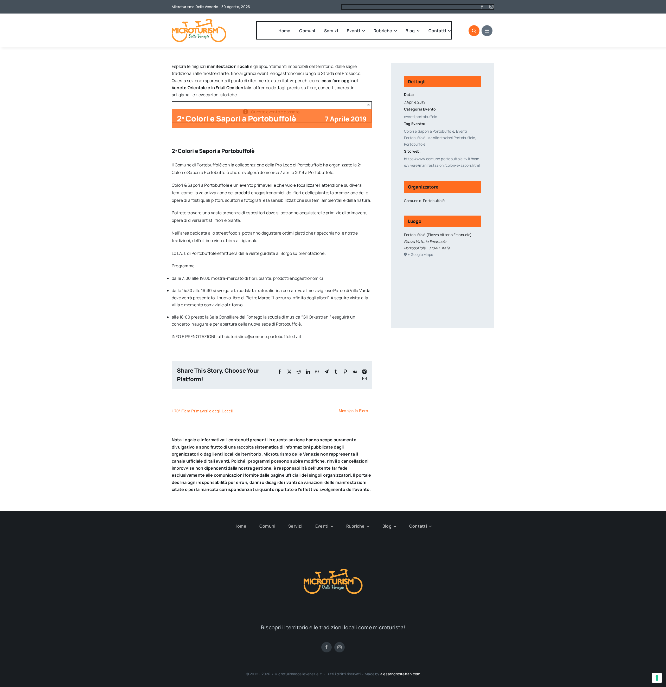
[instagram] (491, 7)
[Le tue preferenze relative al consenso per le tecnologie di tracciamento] (657, 678)
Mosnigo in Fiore (353, 410)
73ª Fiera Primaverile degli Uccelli (203, 410)
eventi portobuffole (420, 116)
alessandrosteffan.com (400, 673)
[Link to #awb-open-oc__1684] (487, 30)
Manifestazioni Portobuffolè (451, 137)
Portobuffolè (415, 144)
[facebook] (482, 7)
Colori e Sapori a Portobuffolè (429, 131)
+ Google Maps (420, 254)
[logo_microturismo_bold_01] (199, 21)
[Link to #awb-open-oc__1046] (474, 30)
